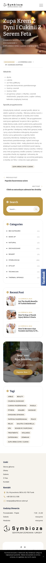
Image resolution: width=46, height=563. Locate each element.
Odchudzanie (9, 62)
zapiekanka (13, 437)
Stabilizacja (14, 260)
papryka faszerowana (17, 419)
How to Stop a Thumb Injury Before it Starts (27, 316)
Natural (12, 242)
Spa (9, 428)
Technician (14, 272)
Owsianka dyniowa (16, 414)
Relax (10, 424)
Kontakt (6, 482)
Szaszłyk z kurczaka (23, 428)
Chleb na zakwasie (16, 401)
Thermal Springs (16, 277)
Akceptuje (16, 560)
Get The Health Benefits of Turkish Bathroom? (28, 302)
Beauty (20, 396)
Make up (12, 237)
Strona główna (8, 467)
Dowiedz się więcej (27, 560)
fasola (33, 405)
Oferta (5, 470)
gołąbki (21, 410)
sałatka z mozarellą (25, 424)
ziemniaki (25, 437)
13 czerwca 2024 (25, 299)
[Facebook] (21, 547)
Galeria (6, 474)
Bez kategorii (15, 231)
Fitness (11, 410)
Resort (12, 254)
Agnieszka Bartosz (15, 65)
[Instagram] (25, 547)
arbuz (10, 396)
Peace (33, 419)
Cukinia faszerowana (17, 405)
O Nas (5, 478)
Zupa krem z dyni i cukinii (23, 166)
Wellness (26, 433)
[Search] (36, 209)
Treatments (13, 433)
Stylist (12, 266)
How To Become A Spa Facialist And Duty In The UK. (28, 330)
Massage (32, 410)
